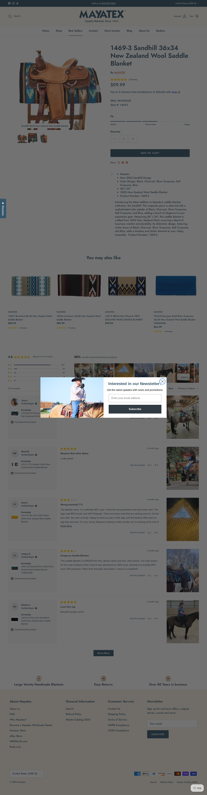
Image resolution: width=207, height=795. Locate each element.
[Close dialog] (162, 381)
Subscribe (135, 409)
